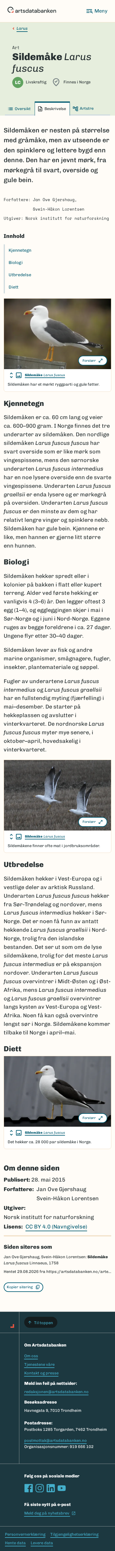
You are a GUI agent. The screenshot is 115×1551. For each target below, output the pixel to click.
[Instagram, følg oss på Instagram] (39, 1488)
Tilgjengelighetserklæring (74, 1534)
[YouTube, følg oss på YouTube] (61, 1488)
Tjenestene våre (39, 1364)
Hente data (15, 1543)
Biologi (16, 262)
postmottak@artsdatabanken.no (55, 1440)
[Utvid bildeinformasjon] (16, 375)
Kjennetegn (20, 250)
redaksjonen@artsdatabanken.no (56, 1391)
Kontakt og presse (41, 1373)
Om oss (31, 1356)
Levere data (42, 1543)
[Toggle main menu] (96, 11)
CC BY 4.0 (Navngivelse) (56, 1226)
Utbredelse (20, 274)
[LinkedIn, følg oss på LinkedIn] (50, 1488)
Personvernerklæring (25, 1534)
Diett (13, 287)
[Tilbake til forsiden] (32, 11)
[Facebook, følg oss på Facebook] (28, 1488)
